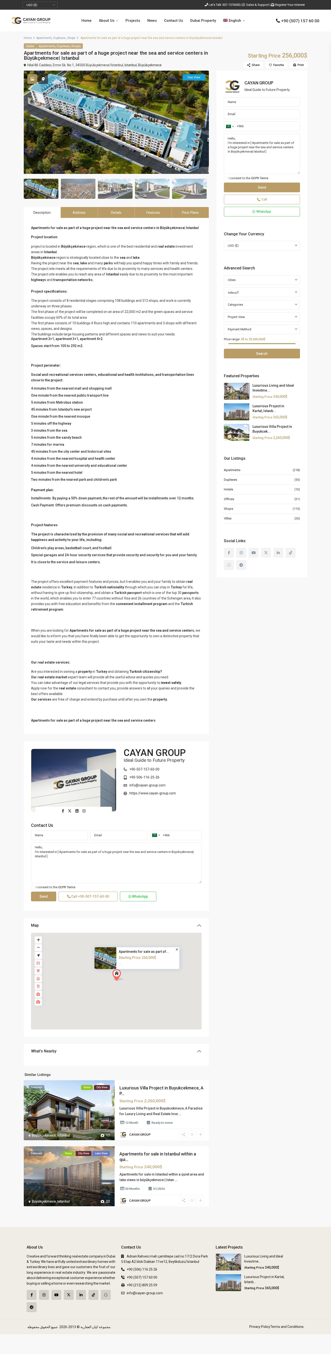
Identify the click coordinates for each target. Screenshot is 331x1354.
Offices (229, 499)
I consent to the (55, 887)
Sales (30, 46)
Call (90, 896)
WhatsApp (139, 896)
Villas (227, 518)
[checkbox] (33, 887)
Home (86, 20)
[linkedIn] (278, 553)
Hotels (228, 489)
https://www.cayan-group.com (152, 793)
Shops (71, 38)
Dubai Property (203, 20)
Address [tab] (79, 213)
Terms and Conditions (287, 1327)
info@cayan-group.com (147, 785)
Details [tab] (116, 213)
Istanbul (131, 65)
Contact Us (173, 20)
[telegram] (241, 565)
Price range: (232, 339)
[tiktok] (291, 553)
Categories (235, 304)
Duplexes (59, 38)
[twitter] (266, 553)
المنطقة (233, 292)
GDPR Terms (66, 887)
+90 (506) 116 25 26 (142, 1269)
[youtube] (254, 553)
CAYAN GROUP (155, 752)
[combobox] (155, 835)
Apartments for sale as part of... (144, 952)
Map (35, 925)
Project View (236, 317)
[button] (119, 976)
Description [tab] (42, 213)
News (152, 20)
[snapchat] (229, 565)
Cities (232, 280)
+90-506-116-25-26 (144, 777)
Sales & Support (257, 5)
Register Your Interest (290, 5)
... (180, 1114)
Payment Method (239, 329)
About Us (106, 20)
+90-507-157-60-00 (144, 769)
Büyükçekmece (150, 65)
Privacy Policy (259, 1327)
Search (262, 353)
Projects (133, 20)
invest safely (171, 683)
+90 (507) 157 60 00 (300, 20)
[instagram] (241, 553)
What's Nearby (43, 1051)
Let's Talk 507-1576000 (224, 5)
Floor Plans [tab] (190, 213)
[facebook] (229, 553)
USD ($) (31, 5)
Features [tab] (153, 213)
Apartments (44, 38)
